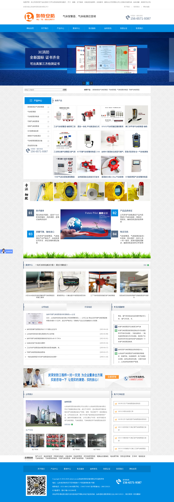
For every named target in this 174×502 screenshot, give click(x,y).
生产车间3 (55, 449)
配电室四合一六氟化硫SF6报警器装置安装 (71, 295)
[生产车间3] (55, 447)
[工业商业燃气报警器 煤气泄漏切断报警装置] (64, 140)
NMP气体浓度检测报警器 (65, 177)
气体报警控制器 (122, 90)
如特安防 (68, 402)
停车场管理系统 (89, 456)
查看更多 (67, 424)
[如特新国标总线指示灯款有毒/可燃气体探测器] (88, 165)
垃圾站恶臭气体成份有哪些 (36, 343)
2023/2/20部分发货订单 (125, 411)
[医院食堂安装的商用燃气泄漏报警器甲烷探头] (134, 292)
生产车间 (29, 430)
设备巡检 (68, 456)
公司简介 (29, 394)
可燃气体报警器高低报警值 (36, 352)
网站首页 (30, 28)
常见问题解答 (119, 307)
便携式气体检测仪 (34, 136)
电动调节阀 (114, 456)
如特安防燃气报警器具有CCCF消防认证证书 (42, 329)
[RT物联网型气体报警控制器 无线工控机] (136, 165)
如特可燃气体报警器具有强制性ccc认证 (60, 314)
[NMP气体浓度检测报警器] (64, 165)
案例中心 (76, 28)
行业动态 (88, 307)
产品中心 (60, 28)
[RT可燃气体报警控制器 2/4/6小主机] (88, 140)
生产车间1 (96, 449)
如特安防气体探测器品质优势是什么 (130, 340)
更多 (145, 265)
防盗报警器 (78, 456)
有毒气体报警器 (33, 126)
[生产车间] (35, 447)
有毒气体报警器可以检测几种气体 (129, 317)
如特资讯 (107, 28)
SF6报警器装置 (33, 131)
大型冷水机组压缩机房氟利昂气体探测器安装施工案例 (40, 296)
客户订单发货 (119, 394)
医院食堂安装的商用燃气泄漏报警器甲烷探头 (134, 296)
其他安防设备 (32, 145)
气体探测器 (112, 90)
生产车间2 (76, 449)
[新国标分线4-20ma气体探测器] (112, 165)
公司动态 (45, 307)
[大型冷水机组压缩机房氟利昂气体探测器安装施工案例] (40, 292)
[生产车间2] (76, 447)
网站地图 (146, 7)
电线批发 (142, 456)
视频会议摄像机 (103, 456)
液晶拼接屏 (48, 456)
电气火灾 (38, 456)
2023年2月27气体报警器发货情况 (129, 403)
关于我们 (127, 7)
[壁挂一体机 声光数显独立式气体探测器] (88, 115)
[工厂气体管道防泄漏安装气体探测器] (102, 292)
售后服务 (92, 28)
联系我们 (137, 7)
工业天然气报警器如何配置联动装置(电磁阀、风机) (44, 348)
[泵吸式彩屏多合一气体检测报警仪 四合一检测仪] (136, 140)
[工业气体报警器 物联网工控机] (64, 115)
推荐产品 (58, 101)
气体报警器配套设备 (35, 141)
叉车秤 (134, 456)
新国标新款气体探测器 (100, 90)
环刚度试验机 (59, 456)
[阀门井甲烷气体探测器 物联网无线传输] (136, 115)
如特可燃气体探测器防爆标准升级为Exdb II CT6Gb (44, 338)
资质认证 (123, 28)
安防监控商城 (125, 456)
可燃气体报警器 (134, 90)
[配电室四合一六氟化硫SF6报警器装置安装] (71, 292)
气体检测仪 (39, 458)
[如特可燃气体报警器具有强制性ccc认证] (34, 325)
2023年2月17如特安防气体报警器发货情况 (132, 419)
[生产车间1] (97, 447)
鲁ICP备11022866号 (69, 490)
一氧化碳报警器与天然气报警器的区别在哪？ (42, 357)
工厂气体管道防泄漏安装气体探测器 (102, 295)
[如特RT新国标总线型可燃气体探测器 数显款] (112, 140)
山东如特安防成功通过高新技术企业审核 (40, 334)
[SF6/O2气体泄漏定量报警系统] (112, 115)
